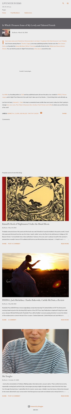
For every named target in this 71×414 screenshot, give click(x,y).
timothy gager (32, 113)
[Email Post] (41, 113)
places (39, 48)
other (35, 48)
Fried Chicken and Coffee (44, 105)
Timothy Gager (25, 43)
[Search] (63, 3)
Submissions (28, 13)
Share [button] (64, 113)
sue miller (23, 113)
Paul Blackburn (15, 13)
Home (4, 13)
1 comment (12, 320)
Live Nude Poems (11, 3)
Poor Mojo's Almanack (22, 105)
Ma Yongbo (7, 376)
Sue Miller (5, 94)
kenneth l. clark (13, 113)
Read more (65, 243)
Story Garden (33, 105)
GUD (22, 94)
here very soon (10, 105)
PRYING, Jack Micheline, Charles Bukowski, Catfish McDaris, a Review (33, 300)
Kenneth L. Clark (18, 102)
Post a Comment (14, 243)
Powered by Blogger (36, 406)
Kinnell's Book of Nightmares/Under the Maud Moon (25, 223)
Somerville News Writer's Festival (25, 46)
